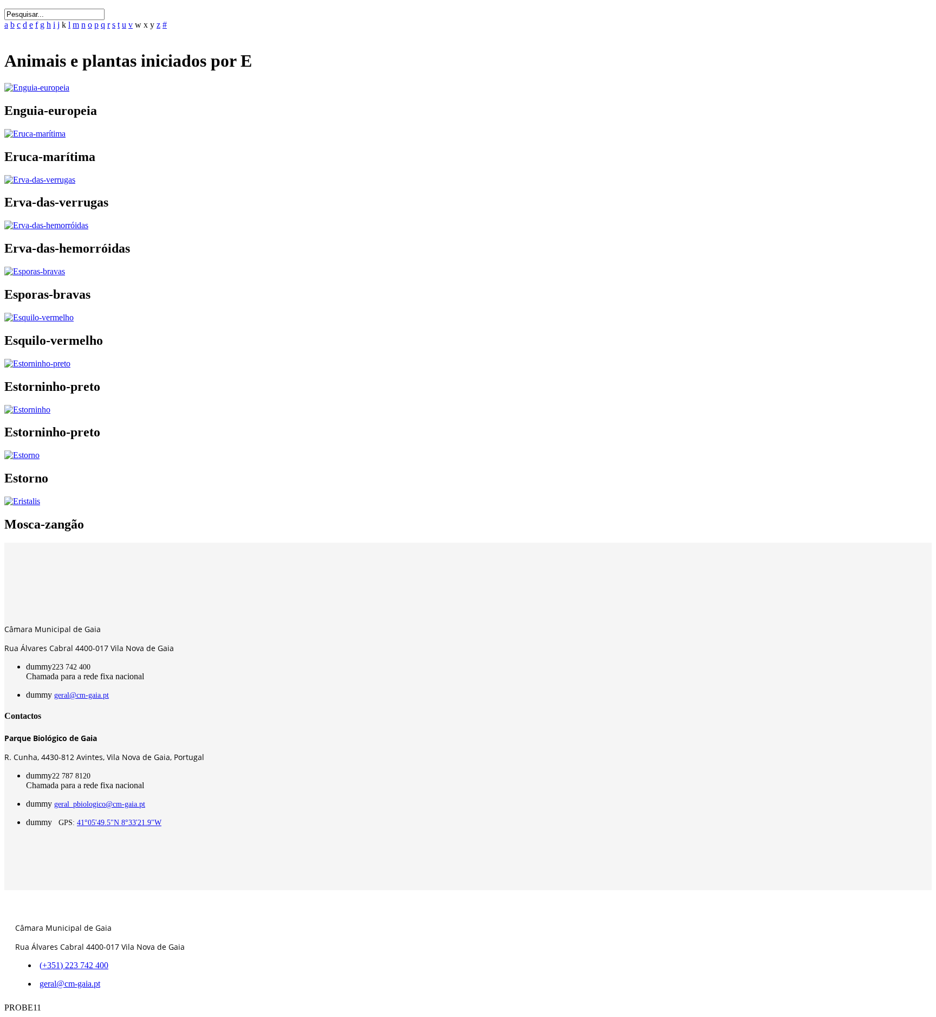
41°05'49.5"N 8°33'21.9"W (119, 823)
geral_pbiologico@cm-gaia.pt (99, 804)
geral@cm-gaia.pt (81, 695)
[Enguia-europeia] (36, 87)
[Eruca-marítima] (35, 133)
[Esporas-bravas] (34, 271)
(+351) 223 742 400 (74, 965)
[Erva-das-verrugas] (39, 179)
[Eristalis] (22, 501)
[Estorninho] (27, 409)
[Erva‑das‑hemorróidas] (46, 225)
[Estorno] (22, 455)
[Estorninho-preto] (37, 363)
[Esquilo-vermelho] (39, 317)
